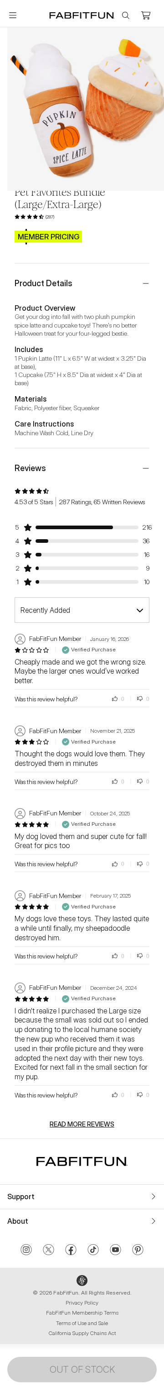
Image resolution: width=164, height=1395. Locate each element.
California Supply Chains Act (82, 1333)
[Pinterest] (138, 1250)
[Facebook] (71, 1250)
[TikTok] (93, 1250)
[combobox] (82, 610)
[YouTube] (115, 1250)
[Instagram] (26, 1250)
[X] (48, 1250)
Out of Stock (82, 1369)
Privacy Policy (82, 1302)
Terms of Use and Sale (82, 1323)
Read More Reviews (82, 1124)
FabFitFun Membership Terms (82, 1312)
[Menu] (12, 15)
